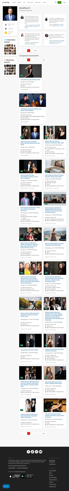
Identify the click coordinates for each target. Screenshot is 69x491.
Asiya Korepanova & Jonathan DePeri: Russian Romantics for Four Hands (30, 143)
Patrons (51, 475)
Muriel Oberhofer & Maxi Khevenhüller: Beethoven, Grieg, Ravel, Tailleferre (29, 176)
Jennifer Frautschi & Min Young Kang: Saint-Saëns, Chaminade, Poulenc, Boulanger (29, 416)
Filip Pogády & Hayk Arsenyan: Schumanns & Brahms (32, 26)
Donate (44, 2)
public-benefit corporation (20, 471)
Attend (14, 2)
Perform (19, 2)
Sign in (64, 2)
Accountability (11, 468)
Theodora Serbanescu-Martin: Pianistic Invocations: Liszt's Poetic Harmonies (54, 415)
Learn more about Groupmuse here (17, 465)
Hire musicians (53, 477)
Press (50, 473)
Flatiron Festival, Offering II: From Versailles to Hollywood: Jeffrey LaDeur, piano (30, 314)
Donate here (52, 464)
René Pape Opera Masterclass (32, 43)
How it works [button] (30, 2)
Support (51, 482)
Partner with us (53, 479)
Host (24, 2)
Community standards (22, 468)
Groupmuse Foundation (52, 461)
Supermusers (38, 2)
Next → (36, 50)
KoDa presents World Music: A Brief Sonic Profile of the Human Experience (30, 209)
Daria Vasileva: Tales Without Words (30, 79)
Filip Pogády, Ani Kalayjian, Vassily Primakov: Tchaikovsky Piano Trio (56, 42)
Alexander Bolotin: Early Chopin (29, 349)
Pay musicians (52, 470)
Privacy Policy (52, 486)
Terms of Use (52, 484)
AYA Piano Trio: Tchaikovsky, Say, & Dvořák (56, 25)
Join (59, 2)
